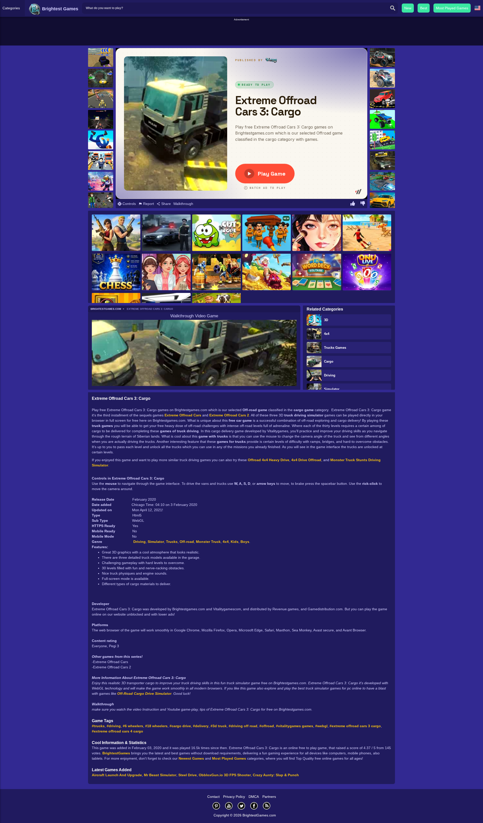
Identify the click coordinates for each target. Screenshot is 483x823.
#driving (114, 726)
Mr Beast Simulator (160, 775)
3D (326, 320)
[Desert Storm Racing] (100, 57)
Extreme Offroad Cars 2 (229, 415)
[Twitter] (241, 805)
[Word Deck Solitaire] (316, 272)
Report (148, 204)
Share (165, 204)
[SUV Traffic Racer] (382, 201)
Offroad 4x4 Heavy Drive (268, 460)
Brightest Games (59, 8)
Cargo (328, 361)
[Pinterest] (216, 805)
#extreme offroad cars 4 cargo (117, 731)
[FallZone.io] (116, 233)
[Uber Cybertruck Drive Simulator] (382, 160)
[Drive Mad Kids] (382, 140)
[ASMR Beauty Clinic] (166, 272)
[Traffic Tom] (100, 119)
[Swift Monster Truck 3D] (382, 57)
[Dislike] (363, 204)
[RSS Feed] (266, 805)
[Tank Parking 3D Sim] (382, 181)
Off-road (187, 542)
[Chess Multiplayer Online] (116, 272)
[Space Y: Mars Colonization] (100, 181)
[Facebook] (254, 805)
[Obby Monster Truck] (382, 119)
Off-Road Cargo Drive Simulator (144, 693)
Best (423, 8)
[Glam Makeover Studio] (316, 233)
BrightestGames (116, 753)
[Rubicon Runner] (100, 160)
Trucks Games (335, 348)
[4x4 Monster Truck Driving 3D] (382, 78)
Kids (234, 542)
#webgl (321, 726)
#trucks (98, 726)
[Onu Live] (367, 272)
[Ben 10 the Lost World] (100, 201)
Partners (269, 797)
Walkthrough (183, 204)
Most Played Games (452, 8)
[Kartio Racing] (100, 98)
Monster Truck (208, 542)
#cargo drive (180, 726)
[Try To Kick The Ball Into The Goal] (367, 233)
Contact (213, 797)
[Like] (352, 204)
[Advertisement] (241, 33)
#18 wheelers (156, 726)
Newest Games (191, 758)
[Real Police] (166, 233)
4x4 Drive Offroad (306, 460)
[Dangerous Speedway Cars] (382, 98)
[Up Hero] (266, 272)
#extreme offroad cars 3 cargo (355, 726)
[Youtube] (228, 805)
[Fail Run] (100, 140)
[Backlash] (100, 78)
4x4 (326, 334)
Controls (129, 204)
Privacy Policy (234, 797)
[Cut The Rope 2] (216, 233)
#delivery (201, 726)
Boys (244, 542)
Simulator (331, 389)
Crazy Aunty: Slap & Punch (276, 775)
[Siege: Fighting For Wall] (216, 272)
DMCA (254, 797)
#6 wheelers (133, 726)
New (407, 8)
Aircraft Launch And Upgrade (117, 775)
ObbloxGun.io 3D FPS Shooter (225, 775)
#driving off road (243, 726)
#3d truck (219, 726)
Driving (329, 375)
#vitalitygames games (294, 726)
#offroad (266, 726)
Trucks (172, 542)
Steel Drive (187, 775)
